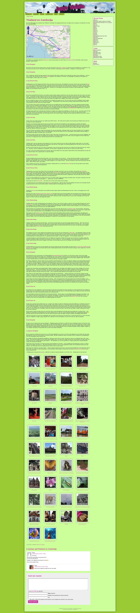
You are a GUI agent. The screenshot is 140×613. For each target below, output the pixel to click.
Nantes (96, 20)
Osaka (96, 24)
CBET (36, 102)
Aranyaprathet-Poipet (57, 255)
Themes (96, 55)
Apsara (49, 182)
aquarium (42, 352)
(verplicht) (51, 593)
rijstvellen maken (72, 208)
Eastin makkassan (63, 67)
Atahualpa (75, 609)
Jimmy (33, 190)
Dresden (96, 39)
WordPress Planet (98, 57)
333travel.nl (46, 60)
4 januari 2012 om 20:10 (37, 553)
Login (96, 63)
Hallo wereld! (30, 16)
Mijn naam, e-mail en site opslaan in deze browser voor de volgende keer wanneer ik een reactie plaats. (52, 599)
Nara (96, 27)
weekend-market (46, 76)
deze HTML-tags (34, 591)
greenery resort (74, 296)
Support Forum (98, 53)
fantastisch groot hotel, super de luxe (44, 193)
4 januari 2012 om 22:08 (39, 566)
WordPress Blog (98, 56)
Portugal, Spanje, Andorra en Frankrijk (103, 21)
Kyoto (96, 28)
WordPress (97, 64)
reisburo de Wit (71, 60)
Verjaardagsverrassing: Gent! (101, 36)
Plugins (96, 51)
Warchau (96, 40)
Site (49, 597)
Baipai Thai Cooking (80, 348)
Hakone (96, 31)
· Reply (44, 553)
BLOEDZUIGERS (72, 107)
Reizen (38, 544)
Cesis (96, 44)
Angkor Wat (71, 232)
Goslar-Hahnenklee (99, 38)
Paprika (96, 37)
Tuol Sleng (57, 172)
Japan (96, 33)
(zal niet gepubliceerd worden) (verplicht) (58, 595)
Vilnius (96, 43)
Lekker (96, 34)
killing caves (39, 212)
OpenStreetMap (57, 57)
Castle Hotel (68, 163)
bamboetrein (29, 204)
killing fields (39, 180)
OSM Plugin (67, 57)
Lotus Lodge (39, 226)
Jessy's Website (69, 608)
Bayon (86, 234)
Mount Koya (97, 26)
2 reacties (42, 544)
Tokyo (96, 29)
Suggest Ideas (98, 52)
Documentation (98, 50)
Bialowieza (97, 42)
